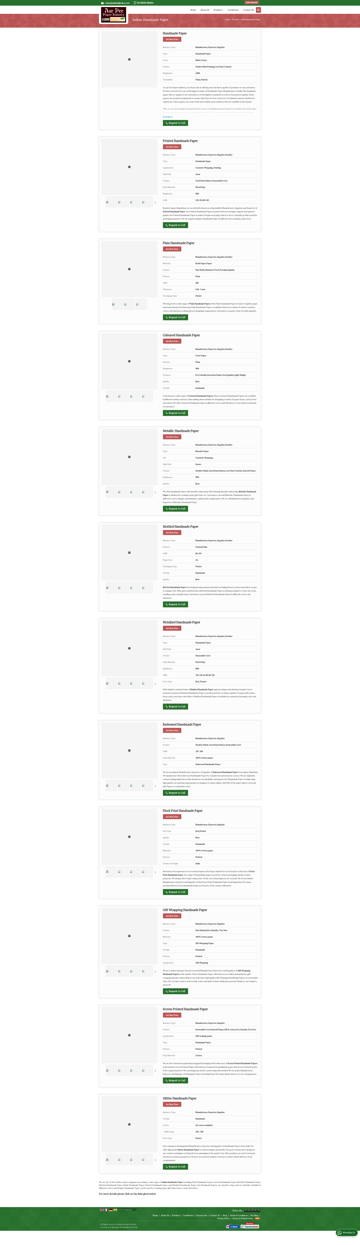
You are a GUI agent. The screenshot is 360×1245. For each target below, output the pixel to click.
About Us (204, 9)
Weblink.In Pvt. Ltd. (129, 1227)
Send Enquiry (251, 2)
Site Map (254, 1215)
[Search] (258, 10)
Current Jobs (201, 1215)
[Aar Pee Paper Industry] (113, 15)
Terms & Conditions (239, 1215)
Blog (225, 1215)
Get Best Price (172, 39)
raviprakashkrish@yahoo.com (117, 3)
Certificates (233, 9)
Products (218, 9)
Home (193, 9)
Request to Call (176, 122)
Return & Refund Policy (242, 1218)
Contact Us (248, 9)
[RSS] (257, 1218)
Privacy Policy (223, 1218)
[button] (145, 2)
